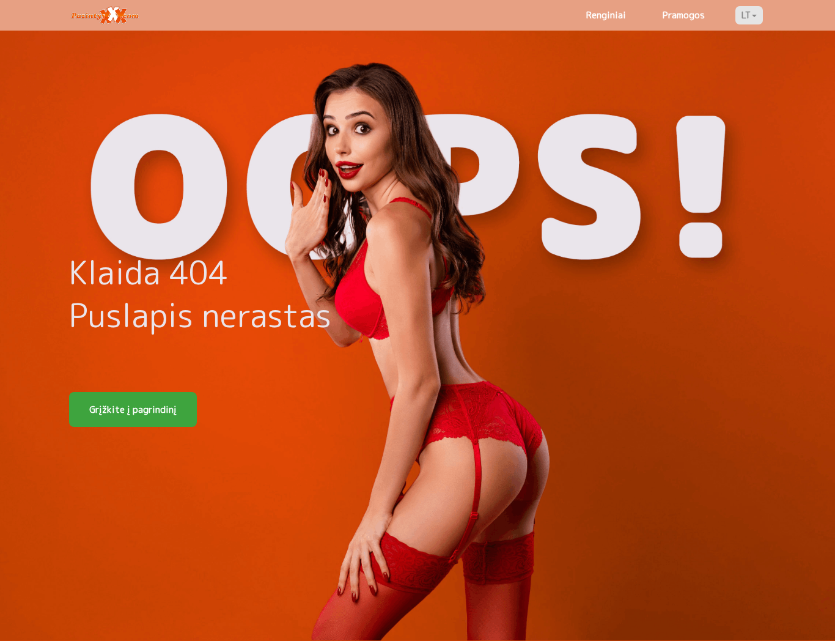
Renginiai (606, 15)
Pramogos (684, 15)
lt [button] (746, 15)
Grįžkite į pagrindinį (133, 409)
